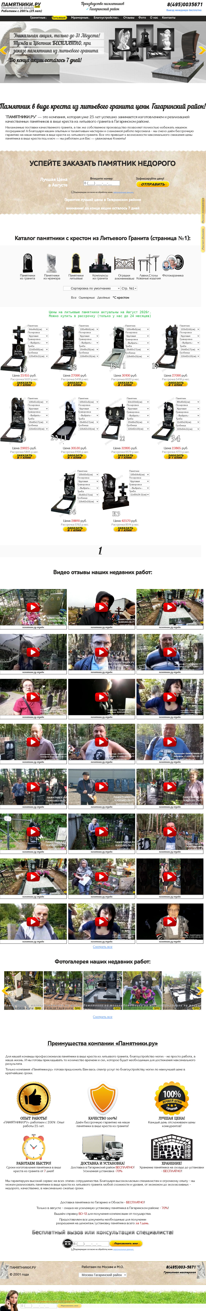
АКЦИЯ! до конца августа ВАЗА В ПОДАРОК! (51, 1301)
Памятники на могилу (17, 8)
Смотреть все (102, 946)
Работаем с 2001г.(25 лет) (21, 11)
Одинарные (87, 297)
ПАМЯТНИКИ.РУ (21, 4)
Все (73, 297)
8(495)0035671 (185, 4)
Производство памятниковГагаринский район (102, 6)
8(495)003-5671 (181, 1267)
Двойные (103, 297)
